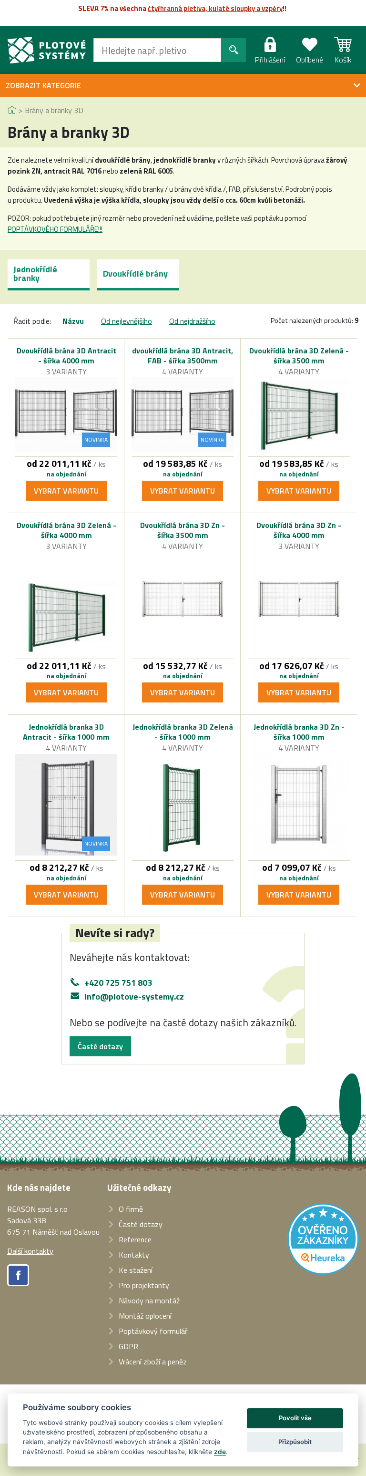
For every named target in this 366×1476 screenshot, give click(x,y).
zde (220, 1451)
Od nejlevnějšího (126, 321)
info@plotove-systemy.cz (134, 996)
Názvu (73, 321)
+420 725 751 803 (118, 982)
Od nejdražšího (192, 321)
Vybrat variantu (66, 490)
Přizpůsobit (295, 1441)
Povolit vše (295, 1418)
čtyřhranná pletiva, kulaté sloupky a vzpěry (215, 8)
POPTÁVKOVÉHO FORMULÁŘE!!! (55, 229)
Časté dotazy (100, 1046)
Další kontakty (30, 1251)
